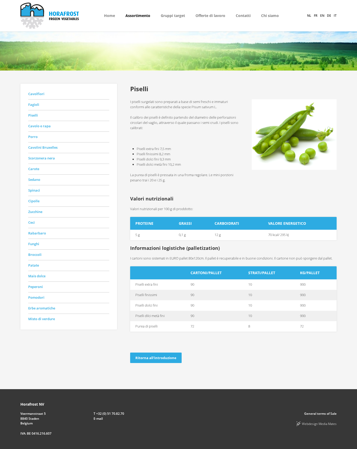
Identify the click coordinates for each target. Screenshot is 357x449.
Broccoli (35, 254)
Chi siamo (270, 15)
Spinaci (34, 190)
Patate (33, 265)
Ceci (31, 222)
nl (309, 15)
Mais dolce (36, 276)
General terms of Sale (320, 413)
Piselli (33, 115)
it (335, 15)
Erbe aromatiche (41, 308)
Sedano (34, 179)
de (329, 15)
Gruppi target (173, 15)
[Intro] (294, 134)
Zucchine (35, 211)
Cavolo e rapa (39, 126)
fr (316, 15)
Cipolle (33, 201)
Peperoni (35, 286)
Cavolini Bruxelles (42, 147)
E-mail (98, 418)
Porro (33, 136)
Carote (33, 168)
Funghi (33, 243)
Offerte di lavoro (210, 15)
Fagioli (33, 104)
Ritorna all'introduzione (155, 357)
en (322, 15)
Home (109, 15)
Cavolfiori (36, 93)
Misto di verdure (41, 318)
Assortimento (137, 15)
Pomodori (36, 297)
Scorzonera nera (41, 158)
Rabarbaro (37, 233)
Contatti (243, 15)
